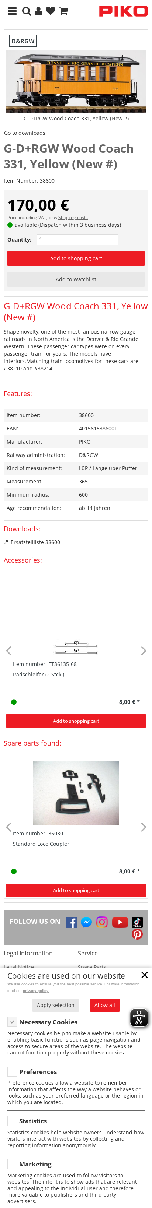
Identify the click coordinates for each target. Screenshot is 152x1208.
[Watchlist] (50, 11)
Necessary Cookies (48, 1022)
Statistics (33, 1121)
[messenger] (86, 922)
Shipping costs (73, 217)
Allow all (104, 1004)
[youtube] (120, 922)
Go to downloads (24, 132)
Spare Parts (92, 967)
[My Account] (38, 11)
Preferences (38, 1071)
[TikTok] (137, 922)
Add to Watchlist (76, 279)
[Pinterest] (137, 934)
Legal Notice (19, 967)
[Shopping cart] (63, 11)
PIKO (85, 441)
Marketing (35, 1164)
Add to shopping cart (76, 258)
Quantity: (19, 239)
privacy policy (36, 991)
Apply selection (56, 1004)
